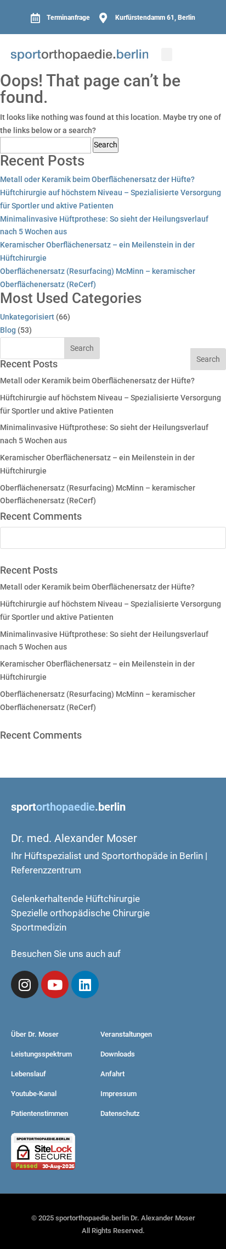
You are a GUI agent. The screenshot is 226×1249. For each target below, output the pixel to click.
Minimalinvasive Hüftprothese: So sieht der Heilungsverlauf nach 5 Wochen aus (104, 225)
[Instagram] (24, 984)
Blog (8, 330)
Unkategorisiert (27, 316)
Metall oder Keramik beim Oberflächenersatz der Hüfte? (97, 179)
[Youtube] (55, 984)
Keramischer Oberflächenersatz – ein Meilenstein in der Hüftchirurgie (97, 251)
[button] (166, 54)
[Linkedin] (85, 984)
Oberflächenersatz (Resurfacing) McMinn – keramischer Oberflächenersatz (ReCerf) (97, 278)
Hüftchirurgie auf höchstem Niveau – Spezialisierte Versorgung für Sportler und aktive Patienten (110, 199)
